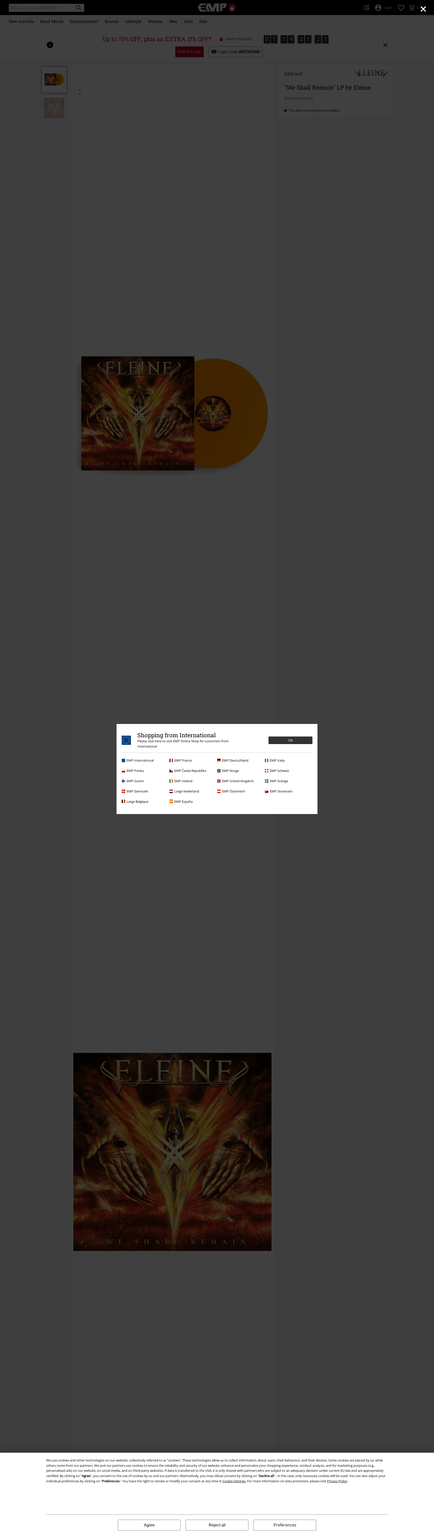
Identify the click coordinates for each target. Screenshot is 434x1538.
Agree (149, 1525)
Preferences (285, 1525)
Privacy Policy (337, 1481)
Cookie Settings (234, 1481)
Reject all (217, 1525)
